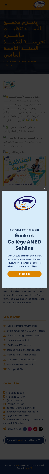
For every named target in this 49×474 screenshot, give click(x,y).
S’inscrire (24, 274)
